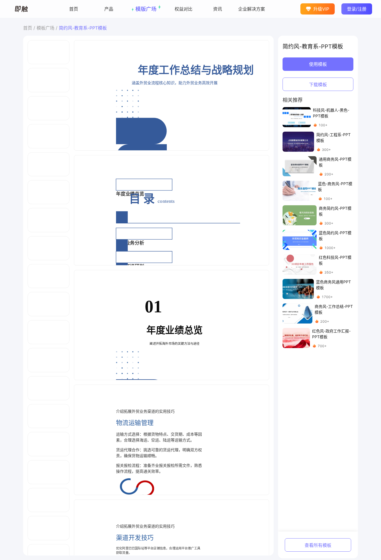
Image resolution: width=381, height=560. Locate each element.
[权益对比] (183, 9)
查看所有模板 (318, 545)
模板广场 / (48, 28)
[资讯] (217, 9)
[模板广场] (146, 9)
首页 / (30, 28)
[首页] (73, 9)
